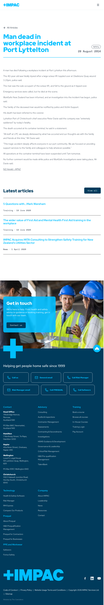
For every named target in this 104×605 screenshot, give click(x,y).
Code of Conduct (10, 590)
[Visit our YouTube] (99, 578)
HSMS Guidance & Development (51, 441)
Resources (42, 510)
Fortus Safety (9, 554)
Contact (41, 515)
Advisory (42, 407)
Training (77, 407)
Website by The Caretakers (13, 599)
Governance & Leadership (49, 446)
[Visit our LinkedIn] (92, 578)
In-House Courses (80, 422)
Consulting (42, 412)
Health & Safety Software (14, 496)
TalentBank (42, 464)
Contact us (16, 325)
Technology (9, 490)
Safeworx (7, 550)
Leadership (42, 500)
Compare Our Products (13, 510)
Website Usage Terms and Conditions (50, 590)
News (40, 505)
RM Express (8, 505)
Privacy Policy (26, 590)
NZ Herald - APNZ (12, 169)
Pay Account (78, 431)
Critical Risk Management (48, 451)
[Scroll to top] (97, 348)
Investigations (44, 436)
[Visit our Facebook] (85, 578)
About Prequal (9, 521)
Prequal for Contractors (13, 534)
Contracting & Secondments (50, 431)
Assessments (43, 427)
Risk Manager (8, 500)
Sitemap (8, 594)
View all (92, 190)
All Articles (12, 27)
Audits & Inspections (46, 417)
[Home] (33, 575)
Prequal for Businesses (12, 539)
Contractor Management (48, 422)
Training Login (79, 427)
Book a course (78, 412)
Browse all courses (80, 417)
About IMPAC (43, 496)
